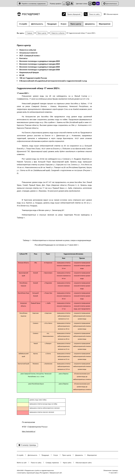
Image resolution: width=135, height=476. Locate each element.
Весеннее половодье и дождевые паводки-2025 (39, 67)
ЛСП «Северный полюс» (29, 55)
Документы (90, 24)
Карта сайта (67, 462)
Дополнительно (111, 3)
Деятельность (37, 24)
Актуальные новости (28, 53)
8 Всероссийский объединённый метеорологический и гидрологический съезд (53, 81)
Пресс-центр (75, 24)
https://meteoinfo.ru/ (28, 431)
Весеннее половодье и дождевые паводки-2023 (39, 61)
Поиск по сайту (94, 14)
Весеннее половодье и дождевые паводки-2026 (39, 69)
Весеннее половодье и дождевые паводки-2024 (39, 64)
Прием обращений (73, 14)
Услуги (63, 24)
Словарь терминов (52, 462)
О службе (23, 24)
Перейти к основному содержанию (34, 3)
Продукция (52, 24)
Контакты (23, 58)
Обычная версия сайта (84, 462)
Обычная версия (112, 14)
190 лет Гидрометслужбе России (33, 78)
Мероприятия (104, 24)
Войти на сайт (22, 462)
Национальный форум (29, 72)
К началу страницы (28, 445)
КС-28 (21, 75)
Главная (29, 33)
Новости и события (58, 33)
